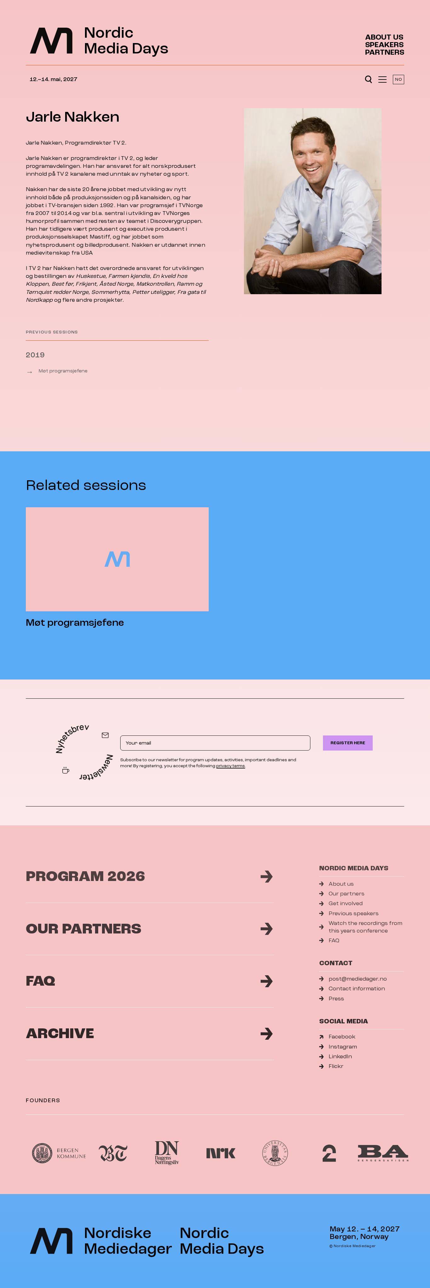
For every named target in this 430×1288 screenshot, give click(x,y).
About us (384, 37)
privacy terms (230, 765)
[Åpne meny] (382, 79)
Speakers (384, 45)
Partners (384, 52)
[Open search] (368, 79)
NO (398, 79)
